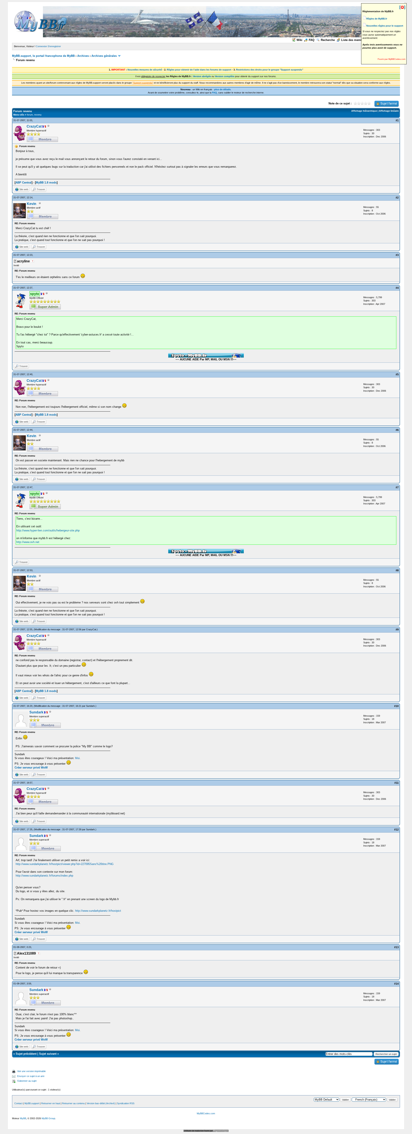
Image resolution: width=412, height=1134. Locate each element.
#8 (397, 570)
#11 (396, 782)
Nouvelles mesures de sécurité (144, 69)
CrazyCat (34, 126)
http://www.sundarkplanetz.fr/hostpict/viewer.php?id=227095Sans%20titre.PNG (65, 864)
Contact (18, 1103)
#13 (396, 947)
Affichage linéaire (389, 111)
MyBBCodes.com (206, 1113)
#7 (397, 487)
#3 (397, 255)
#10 (396, 706)
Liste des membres (354, 40)
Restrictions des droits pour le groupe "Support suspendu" (269, 69)
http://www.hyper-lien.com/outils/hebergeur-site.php (48, 530)
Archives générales (104, 55)
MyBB (23, 1118)
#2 (397, 197)
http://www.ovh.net (27, 542)
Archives (83, 55)
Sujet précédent (26, 1053)
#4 (397, 287)
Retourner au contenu (73, 1103)
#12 (396, 829)
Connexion (41, 46)
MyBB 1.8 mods (46, 182)
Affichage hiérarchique (364, 111)
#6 (397, 430)
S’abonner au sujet (26, 1081)
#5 (397, 374)
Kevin (31, 204)
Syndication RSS (125, 1103)
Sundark (90, 706)
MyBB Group (48, 1118)
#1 (397, 120)
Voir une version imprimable (31, 1071)
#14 (396, 983)
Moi (77, 758)
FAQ (311, 40)
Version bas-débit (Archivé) (101, 1103)
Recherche (328, 40)
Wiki (299, 40)
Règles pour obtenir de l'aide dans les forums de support (199, 69)
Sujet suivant (47, 1053)
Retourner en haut (50, 1103)
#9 (397, 629)
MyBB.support (31, 1103)
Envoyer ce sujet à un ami (30, 1076)
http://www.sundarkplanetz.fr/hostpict (98, 910)
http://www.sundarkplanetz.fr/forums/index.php (44, 875)
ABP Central (23, 182)
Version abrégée (202, 76)
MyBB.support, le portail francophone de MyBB (43, 55)
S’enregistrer (54, 46)
